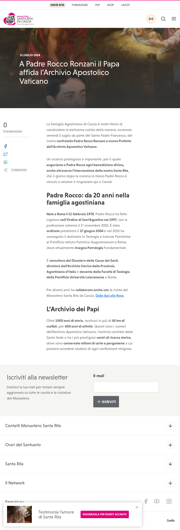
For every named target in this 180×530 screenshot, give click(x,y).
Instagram (169, 501)
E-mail (98, 376)
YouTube (156, 501)
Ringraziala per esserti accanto (105, 514)
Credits (171, 520)
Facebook (145, 501)
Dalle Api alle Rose (109, 295)
